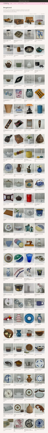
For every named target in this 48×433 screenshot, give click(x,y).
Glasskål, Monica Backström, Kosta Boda (7, 249)
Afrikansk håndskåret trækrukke (17, 204)
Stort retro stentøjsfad (28, 55)
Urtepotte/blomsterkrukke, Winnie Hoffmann (39, 278)
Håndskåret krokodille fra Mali (39, 414)
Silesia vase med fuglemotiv (18, 384)
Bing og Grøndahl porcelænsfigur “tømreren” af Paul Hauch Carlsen (28, 279)
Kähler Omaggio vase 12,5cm (18, 324)
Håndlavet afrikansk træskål (39, 339)
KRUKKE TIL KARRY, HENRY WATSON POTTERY (8, 55)
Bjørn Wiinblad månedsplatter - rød (18, 429)
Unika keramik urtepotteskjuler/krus (27, 159)
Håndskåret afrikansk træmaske (38, 130)
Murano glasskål (6, 85)
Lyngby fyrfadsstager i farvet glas (18, 159)
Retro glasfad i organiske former (18, 130)
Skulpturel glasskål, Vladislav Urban (8, 414)
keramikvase (26, 339)
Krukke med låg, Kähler (17, 369)
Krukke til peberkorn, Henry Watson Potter (28, 40)
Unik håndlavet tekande (38, 354)
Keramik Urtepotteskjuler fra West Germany (39, 219)
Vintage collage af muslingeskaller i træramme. (7, 130)
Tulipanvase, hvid (37, 85)
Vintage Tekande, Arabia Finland (8, 70)
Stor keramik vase (37, 174)
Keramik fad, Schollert (6, 369)
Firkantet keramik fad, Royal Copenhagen (18, 40)
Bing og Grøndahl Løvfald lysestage (18, 309)
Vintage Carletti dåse (27, 189)
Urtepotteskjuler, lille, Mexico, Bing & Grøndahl (8, 354)
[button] (11, 3)
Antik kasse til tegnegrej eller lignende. (8, 219)
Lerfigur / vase (26, 384)
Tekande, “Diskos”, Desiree (17, 189)
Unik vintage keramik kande (28, 174)
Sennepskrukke (16, 55)
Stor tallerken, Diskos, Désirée (28, 399)
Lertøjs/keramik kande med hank (18, 174)
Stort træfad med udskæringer (29, 354)
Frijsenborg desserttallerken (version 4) (8, 399)
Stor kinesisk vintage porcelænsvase (6, 278)
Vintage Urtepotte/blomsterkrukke (7, 294)
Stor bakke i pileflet (6, 339)
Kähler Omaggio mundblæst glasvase (28, 100)
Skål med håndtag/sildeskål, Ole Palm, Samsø (39, 55)
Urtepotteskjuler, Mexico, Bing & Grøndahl (18, 354)
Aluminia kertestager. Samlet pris (39, 159)
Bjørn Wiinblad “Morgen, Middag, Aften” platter (7, 384)
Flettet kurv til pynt (27, 414)
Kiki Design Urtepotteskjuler (18, 70)
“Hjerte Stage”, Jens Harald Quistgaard (39, 70)
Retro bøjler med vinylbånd (18, 278)
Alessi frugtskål (26, 369)
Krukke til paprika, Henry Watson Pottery (7, 40)
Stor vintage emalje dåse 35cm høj (28, 204)
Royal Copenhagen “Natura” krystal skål (7, 159)
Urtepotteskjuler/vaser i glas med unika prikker (39, 294)
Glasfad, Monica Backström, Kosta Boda (39, 234)
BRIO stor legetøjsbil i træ (7, 324)
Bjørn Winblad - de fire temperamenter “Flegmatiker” (28, 429)
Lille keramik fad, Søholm (17, 85)
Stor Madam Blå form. (27, 324)
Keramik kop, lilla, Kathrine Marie (39, 309)
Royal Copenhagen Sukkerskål (18, 399)
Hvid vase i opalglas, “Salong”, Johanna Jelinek (28, 70)
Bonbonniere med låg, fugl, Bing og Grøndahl (18, 115)
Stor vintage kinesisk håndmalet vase (38, 324)
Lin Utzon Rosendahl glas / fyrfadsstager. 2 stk (7, 100)
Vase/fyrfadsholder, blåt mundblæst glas (18, 339)
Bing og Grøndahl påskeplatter (39, 429)
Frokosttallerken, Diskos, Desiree (18, 414)
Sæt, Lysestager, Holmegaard (28, 85)
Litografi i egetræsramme (38, 40)
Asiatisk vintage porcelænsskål (39, 189)
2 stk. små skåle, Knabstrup (7, 429)
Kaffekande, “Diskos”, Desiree (7, 189)
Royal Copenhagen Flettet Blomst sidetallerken (38, 369)
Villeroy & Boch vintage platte (8, 174)
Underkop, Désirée (37, 399)
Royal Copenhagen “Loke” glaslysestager (38, 204)
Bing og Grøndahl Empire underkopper (38, 384)
